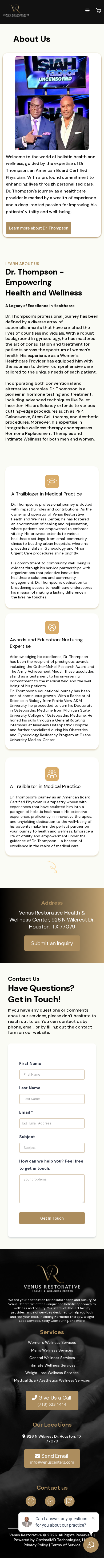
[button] (87, 11)
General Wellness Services (52, 1357)
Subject (27, 1136)
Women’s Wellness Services (52, 1342)
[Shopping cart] (98, 10)
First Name (30, 1063)
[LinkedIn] (50, 1501)
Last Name (30, 1088)
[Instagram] (69, 1501)
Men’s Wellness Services (52, 1350)
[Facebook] (31, 1501)
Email (26, 1112)
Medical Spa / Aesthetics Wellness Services (52, 1380)
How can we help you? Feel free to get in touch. (51, 1165)
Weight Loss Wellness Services (52, 1372)
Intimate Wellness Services (52, 1365)
